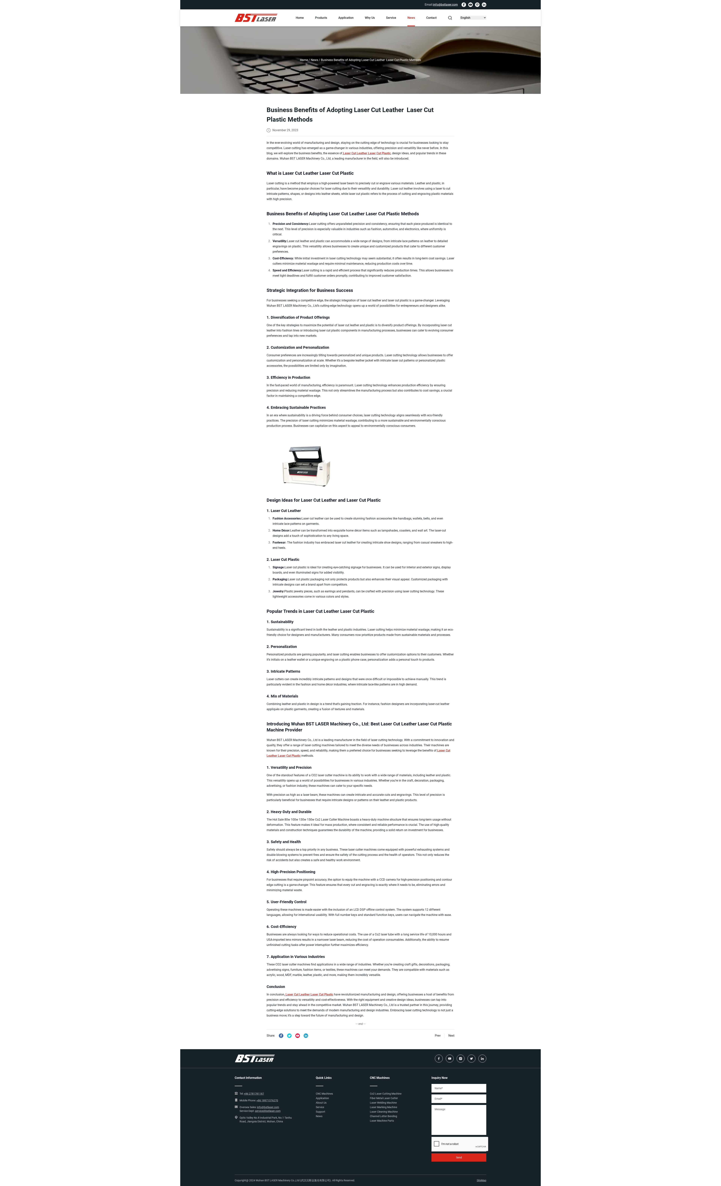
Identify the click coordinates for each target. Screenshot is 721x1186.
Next (451, 1035)
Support (320, 1111)
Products (321, 18)
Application (346, 18)
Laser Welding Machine (383, 1102)
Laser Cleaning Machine (384, 1111)
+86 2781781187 (254, 1093)
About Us (321, 1102)
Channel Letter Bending (383, 1116)
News (411, 18)
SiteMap (481, 1180)
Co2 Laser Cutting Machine (385, 1093)
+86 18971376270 (267, 1100)
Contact (431, 18)
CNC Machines (324, 1093)
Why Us (370, 18)
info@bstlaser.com (445, 4)
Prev (438, 1035)
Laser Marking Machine (383, 1107)
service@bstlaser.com (268, 1110)
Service (391, 18)
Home (300, 18)
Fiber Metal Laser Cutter (384, 1098)
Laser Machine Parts (382, 1120)
